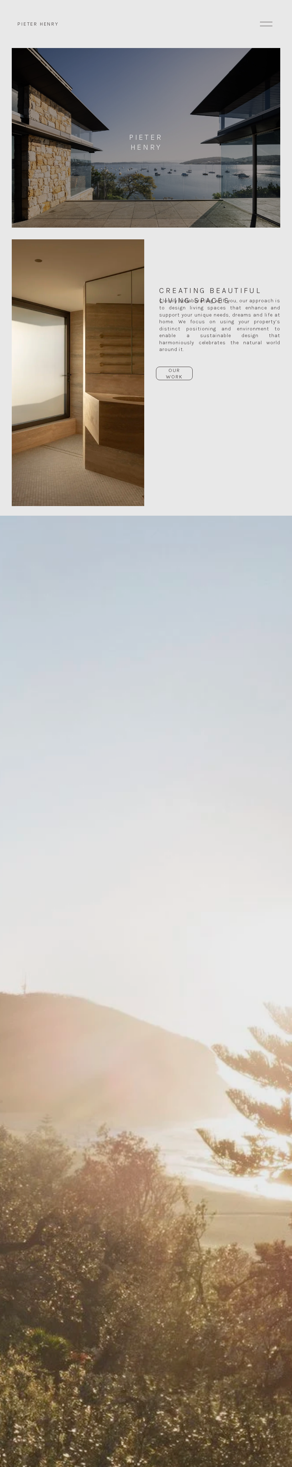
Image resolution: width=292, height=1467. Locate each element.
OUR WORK (174, 373)
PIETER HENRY (38, 24)
